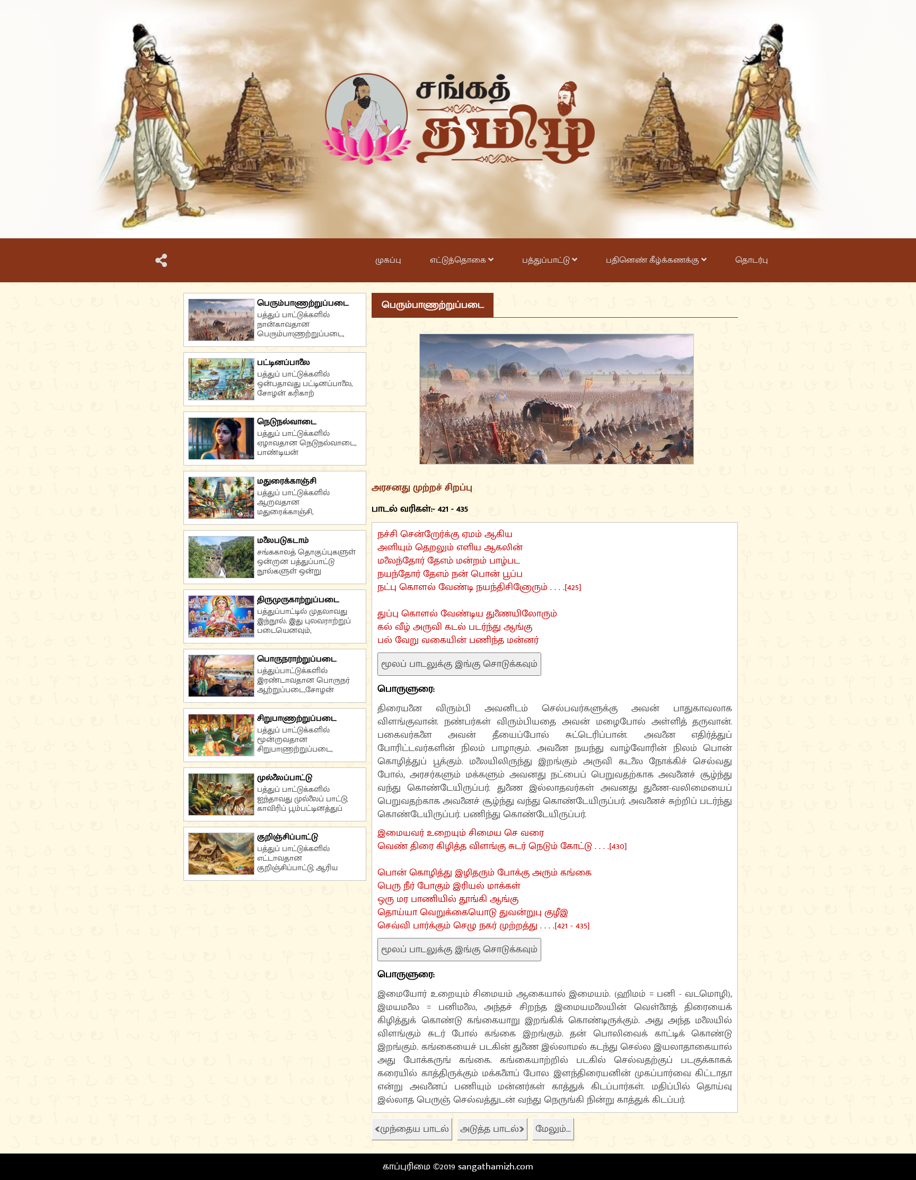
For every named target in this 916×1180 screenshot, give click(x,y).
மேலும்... (553, 1129)
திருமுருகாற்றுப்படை (298, 600)
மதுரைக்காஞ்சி (286, 481)
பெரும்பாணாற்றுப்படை (303, 303)
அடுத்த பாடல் (489, 1129)
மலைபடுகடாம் (283, 540)
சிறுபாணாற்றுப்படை (297, 718)
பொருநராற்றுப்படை (297, 659)
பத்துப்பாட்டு (547, 260)
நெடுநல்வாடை (286, 422)
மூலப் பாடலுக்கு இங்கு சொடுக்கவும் (459, 664)
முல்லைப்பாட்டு (284, 778)
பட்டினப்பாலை (283, 362)
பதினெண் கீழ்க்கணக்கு (653, 260)
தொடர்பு (751, 260)
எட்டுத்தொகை (459, 260)
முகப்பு (388, 260)
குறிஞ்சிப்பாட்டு (287, 837)
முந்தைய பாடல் (414, 1129)
